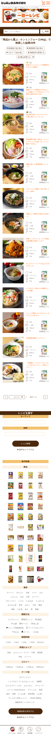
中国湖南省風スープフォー (35, 338)
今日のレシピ (24, 7)
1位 (30, 63)
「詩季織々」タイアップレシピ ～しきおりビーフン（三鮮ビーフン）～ (38, 365)
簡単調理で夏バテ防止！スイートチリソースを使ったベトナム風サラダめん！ (37, 141)
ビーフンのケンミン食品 (9, 7)
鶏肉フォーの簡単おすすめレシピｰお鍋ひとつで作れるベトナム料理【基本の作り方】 (38, 92)
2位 (30, 87)
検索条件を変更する (37, 52)
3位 (30, 112)
